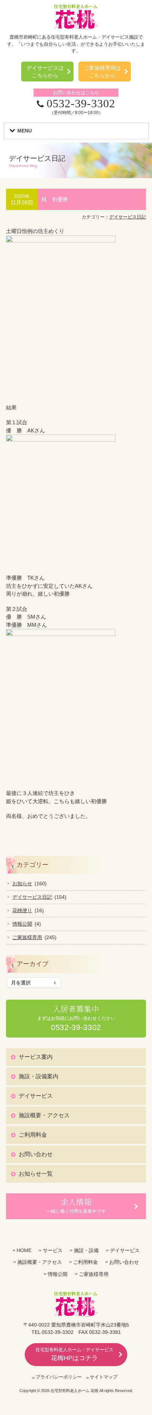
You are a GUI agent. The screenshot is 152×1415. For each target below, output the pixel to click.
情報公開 (22, 924)
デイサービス (36, 1096)
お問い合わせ (36, 1154)
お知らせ (22, 883)
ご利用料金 (33, 1135)
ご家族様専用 (27, 937)
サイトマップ (103, 1377)
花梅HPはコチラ (74, 1354)
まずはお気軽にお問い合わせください (76, 1018)
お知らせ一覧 (36, 1174)
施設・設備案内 (38, 1076)
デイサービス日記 (127, 217)
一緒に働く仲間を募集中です (76, 1205)
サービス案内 (36, 1057)
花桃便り (22, 910)
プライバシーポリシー (59, 1377)
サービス (53, 1250)
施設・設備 (86, 1250)
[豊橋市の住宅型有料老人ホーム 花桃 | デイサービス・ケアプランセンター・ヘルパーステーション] (76, 27)
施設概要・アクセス (44, 1115)
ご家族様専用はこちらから (102, 71)
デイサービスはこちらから (45, 71)
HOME (24, 1250)
